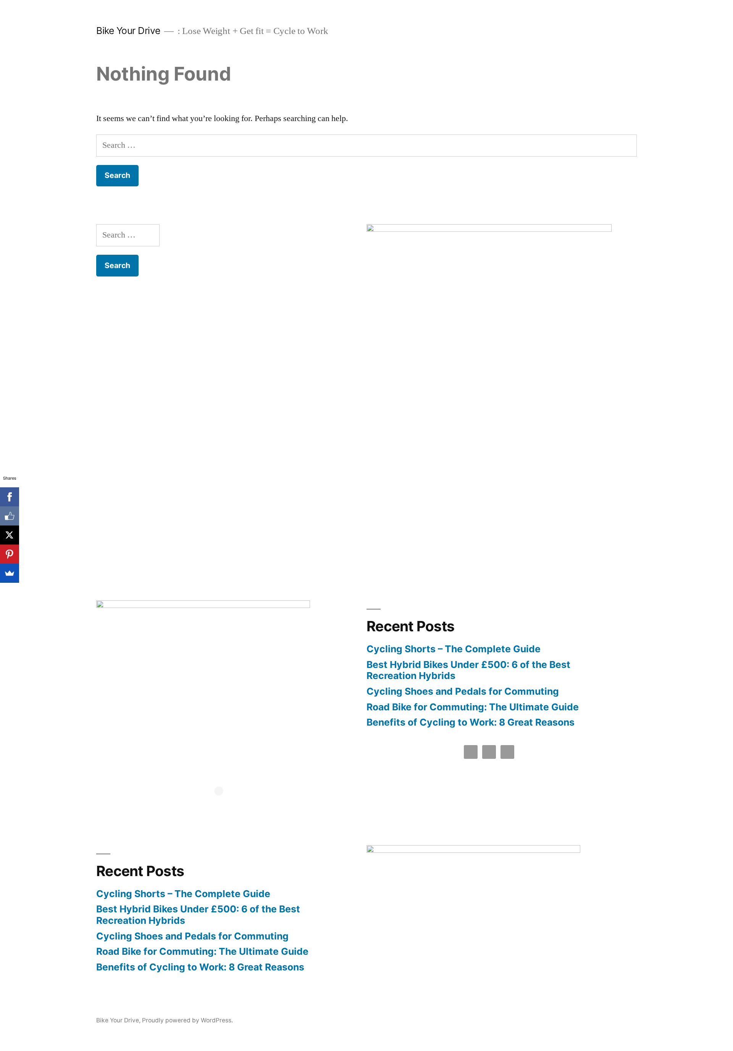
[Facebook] (9, 496)
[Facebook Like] (9, 516)
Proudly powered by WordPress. (187, 1020)
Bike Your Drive (128, 30)
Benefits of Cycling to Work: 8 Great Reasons (470, 722)
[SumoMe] (9, 573)
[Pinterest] (9, 554)
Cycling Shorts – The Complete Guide (453, 649)
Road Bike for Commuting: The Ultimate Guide (472, 707)
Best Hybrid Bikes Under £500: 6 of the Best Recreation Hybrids (468, 670)
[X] (9, 535)
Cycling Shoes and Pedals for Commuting (462, 691)
